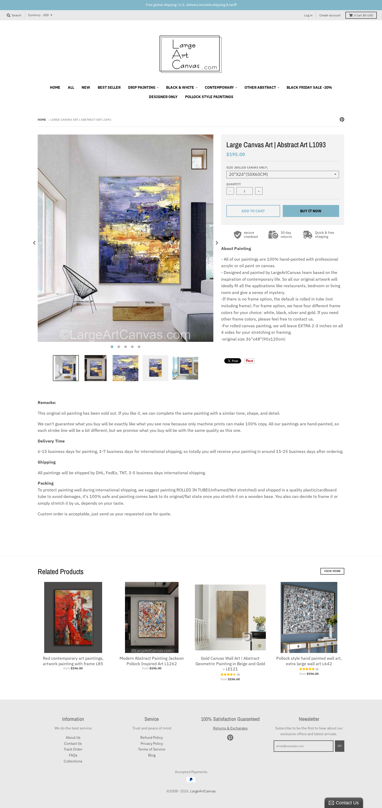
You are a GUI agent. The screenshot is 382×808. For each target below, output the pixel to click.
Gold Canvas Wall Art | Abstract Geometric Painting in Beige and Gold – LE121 (230, 664)
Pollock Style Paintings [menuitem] (209, 96)
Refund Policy (151, 737)
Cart (363, 15)
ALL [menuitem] (71, 87)
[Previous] (34, 242)
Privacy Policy (152, 743)
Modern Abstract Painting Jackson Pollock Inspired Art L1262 (152, 661)
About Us (73, 737)
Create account (329, 15)
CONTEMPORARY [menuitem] (219, 87)
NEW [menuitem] (86, 87)
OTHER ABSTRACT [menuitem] (260, 87)
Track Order (73, 749)
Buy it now (310, 211)
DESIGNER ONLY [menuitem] (163, 96)
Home (42, 119)
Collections (73, 761)
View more (332, 571)
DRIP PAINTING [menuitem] (141, 87)
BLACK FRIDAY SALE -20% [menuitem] (309, 87)
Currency (34, 15)
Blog (151, 755)
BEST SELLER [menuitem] (109, 87)
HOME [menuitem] (55, 87)
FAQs (73, 755)
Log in (308, 15)
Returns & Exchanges (230, 728)
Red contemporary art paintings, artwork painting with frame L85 (73, 661)
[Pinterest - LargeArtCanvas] (342, 119)
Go (340, 746)
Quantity (233, 184)
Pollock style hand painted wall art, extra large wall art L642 (309, 661)
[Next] (216, 242)
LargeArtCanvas (203, 791)
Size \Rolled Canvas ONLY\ (247, 167)
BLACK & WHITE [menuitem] (180, 87)
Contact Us (73, 743)
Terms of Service (151, 749)
